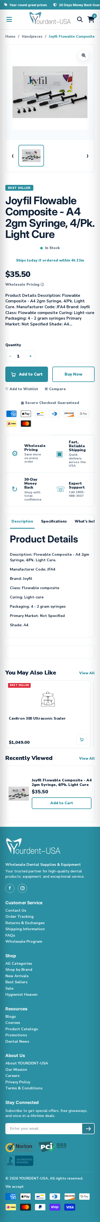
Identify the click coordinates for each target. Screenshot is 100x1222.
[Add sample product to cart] (81, 739)
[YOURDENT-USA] (50, 19)
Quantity (13, 345)
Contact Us (15, 910)
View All (87, 673)
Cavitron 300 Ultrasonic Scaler (37, 718)
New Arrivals (17, 976)
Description (22, 521)
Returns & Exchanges (25, 922)
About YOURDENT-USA (26, 1063)
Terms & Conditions (23, 1088)
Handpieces (32, 36)
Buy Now (73, 374)
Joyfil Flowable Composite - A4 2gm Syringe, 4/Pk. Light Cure (61, 782)
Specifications (54, 521)
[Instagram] (22, 888)
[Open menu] (9, 19)
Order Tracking (19, 916)
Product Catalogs (21, 1029)
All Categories (18, 963)
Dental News (17, 1041)
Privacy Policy (17, 1082)
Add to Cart (61, 803)
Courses (12, 1022)
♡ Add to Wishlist (21, 389)
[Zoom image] (83, 55)
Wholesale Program (23, 941)
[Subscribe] (88, 1129)
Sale (9, 988)
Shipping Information (25, 929)
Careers (12, 1075)
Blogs (10, 1016)
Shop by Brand (18, 969)
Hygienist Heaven (21, 994)
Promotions (16, 1035)
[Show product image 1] (31, 156)
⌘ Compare (55, 389)
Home (10, 36)
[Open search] (80, 19)
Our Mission (16, 1069)
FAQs (10, 935)
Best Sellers (16, 982)
